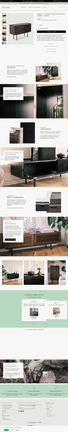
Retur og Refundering (6, 408)
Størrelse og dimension (51, 46)
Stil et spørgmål (51, 51)
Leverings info (51, 49)
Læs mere (51, 43)
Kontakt (3, 417)
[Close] (66, 426)
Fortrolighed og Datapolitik (7, 406)
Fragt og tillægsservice (45, 19)
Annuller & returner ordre (6, 419)
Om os (44, 7)
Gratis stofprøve (34, 7)
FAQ (3, 413)
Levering (3, 410)
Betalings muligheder (6, 415)
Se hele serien (10, 239)
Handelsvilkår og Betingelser (7, 405)
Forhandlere (4, 412)
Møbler (23, 7)
